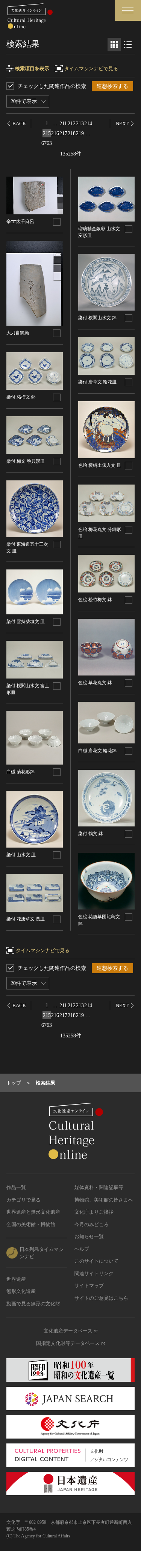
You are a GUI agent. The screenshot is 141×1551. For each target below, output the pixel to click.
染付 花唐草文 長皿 (25, 919)
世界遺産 (16, 1279)
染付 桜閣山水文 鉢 (97, 317)
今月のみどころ (91, 1224)
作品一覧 (16, 1187)
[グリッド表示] (114, 44)
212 (72, 123)
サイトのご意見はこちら (101, 1298)
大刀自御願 (17, 332)
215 (47, 133)
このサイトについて (96, 1261)
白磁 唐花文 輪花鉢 (97, 750)
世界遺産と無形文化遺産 (33, 1212)
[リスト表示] (128, 44)
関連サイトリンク (94, 1273)
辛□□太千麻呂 (20, 221)
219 (80, 133)
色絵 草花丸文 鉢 (95, 682)
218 (72, 133)
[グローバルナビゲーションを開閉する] (128, 10)
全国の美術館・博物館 (30, 1224)
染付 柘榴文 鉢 (21, 397)
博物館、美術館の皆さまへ (103, 1200)
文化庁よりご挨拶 (94, 1212)
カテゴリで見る (23, 1200)
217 (63, 133)
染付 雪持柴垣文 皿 (25, 621)
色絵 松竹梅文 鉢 (95, 599)
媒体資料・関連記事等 (98, 1187)
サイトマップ (89, 1285)
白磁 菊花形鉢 (20, 771)
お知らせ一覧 (89, 1236)
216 (55, 133)
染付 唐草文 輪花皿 (97, 382)
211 (63, 123)
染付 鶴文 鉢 (90, 833)
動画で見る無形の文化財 (33, 1303)
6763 (46, 143)
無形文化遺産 (21, 1291)
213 (80, 123)
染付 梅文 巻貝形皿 (25, 461)
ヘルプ (81, 1249)
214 (88, 123)
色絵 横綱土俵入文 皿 (99, 465)
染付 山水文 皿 (21, 854)
